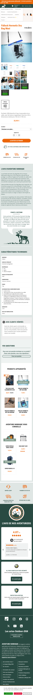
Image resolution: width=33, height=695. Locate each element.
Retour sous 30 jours (26, 158)
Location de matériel (8, 679)
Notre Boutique (7, 674)
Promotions (21, 664)
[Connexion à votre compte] (27, 14)
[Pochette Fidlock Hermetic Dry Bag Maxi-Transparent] (4, 73)
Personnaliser (27, 693)
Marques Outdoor (23, 661)
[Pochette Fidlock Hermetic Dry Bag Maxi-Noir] (11, 73)
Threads (26, 619)
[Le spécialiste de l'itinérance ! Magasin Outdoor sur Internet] (3, 6)
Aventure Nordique (10, 644)
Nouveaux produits (23, 666)
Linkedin (21, 626)
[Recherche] (24, 14)
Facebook (20, 619)
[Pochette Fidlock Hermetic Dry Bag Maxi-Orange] (11, 67)
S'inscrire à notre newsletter (16, 635)
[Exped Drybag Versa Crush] (9, 442)
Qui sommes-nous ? (8, 661)
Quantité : (16, 132)
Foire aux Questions (8, 672)
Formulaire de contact (9, 670)
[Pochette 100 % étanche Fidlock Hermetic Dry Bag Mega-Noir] (23, 407)
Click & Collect (6, 677)
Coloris (3, 126)
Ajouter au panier (16, 141)
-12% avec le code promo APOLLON (10, 1)
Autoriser (25, 87)
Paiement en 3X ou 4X (7, 157)
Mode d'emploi (5, 102)
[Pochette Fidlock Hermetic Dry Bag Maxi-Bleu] (24, 67)
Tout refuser (19, 693)
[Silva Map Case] (23, 442)
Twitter (8, 626)
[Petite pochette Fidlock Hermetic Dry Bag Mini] (23, 384)
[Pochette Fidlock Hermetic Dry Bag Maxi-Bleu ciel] (17, 67)
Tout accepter (9, 693)
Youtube (14, 626)
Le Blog (7, 619)
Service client (8, 490)
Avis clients (6, 684)
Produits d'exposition (24, 673)
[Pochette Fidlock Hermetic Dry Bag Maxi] (4, 67)
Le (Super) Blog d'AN (8, 664)
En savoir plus (16, 579)
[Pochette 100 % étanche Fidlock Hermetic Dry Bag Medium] (9, 407)
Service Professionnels (9, 682)
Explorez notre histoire (9, 657)
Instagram (14, 619)
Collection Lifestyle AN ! (24, 677)
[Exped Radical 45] (9, 464)
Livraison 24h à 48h (16, 157)
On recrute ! (6, 666)
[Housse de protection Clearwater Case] (9, 384)
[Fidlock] (28, 27)
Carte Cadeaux (22, 675)
